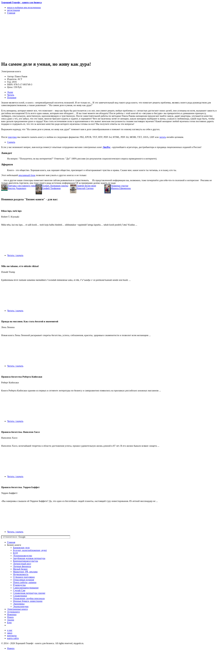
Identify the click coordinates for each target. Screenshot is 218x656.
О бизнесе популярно (24, 577)
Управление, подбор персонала (29, 598)
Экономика (18, 604)
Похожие (11, 97)
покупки (12, 137)
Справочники (20, 595)
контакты (12, 635)
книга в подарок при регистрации (24, 7)
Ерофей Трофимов (51, 188)
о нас (9, 630)
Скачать (11, 142)
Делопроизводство (22, 555)
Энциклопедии (20, 606)
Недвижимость (20, 574)
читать (162, 137)
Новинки (11, 614)
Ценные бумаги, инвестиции (27, 601)
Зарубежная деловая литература (29, 558)
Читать (10, 95)
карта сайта (13, 638)
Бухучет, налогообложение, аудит (30, 550)
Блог (9, 622)
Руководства (19, 585)
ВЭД (15, 553)
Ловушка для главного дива (22, 185)
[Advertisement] (76, 37)
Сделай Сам (19, 590)
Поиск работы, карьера (24, 582)
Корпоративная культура (25, 561)
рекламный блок (27, 175)
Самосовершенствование (26, 587)
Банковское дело (21, 547)
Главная (11, 542)
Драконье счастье (119, 185)
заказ (9, 633)
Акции (10, 620)
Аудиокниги (13, 612)
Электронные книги (17, 609)
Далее (10, 92)
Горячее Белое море (86, 185)
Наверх (11, 648)
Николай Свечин (85, 188)
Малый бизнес (20, 569)
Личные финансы (22, 566)
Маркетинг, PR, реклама (25, 571)
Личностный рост (22, 563)
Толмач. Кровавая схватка (55, 185)
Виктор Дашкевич (17, 188)
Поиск (10, 617)
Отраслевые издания (23, 579)
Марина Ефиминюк (121, 188)
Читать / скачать (15, 255)
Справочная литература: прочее (29, 593)
